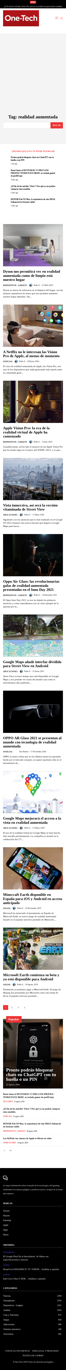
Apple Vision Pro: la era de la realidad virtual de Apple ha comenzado (26, 432)
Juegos (6, 908)
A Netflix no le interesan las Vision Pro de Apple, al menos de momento (31, 354)
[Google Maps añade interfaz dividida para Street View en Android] (33, 636)
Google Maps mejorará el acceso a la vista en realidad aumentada (32, 820)
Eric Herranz (24, 751)
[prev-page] (5, 1151)
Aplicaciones (10, 515)
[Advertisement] (33, 79)
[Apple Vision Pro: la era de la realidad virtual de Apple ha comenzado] (33, 402)
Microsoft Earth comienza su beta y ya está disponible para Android (31, 977)
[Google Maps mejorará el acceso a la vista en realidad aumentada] (33, 792)
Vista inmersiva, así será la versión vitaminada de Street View (30, 507)
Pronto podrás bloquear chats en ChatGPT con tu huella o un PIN (31, 1074)
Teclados (8, 1101)
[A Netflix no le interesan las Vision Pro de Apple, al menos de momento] (33, 326)
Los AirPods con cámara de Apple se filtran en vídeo (27, 1138)
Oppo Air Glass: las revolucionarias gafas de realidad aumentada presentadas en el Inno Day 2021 (31, 585)
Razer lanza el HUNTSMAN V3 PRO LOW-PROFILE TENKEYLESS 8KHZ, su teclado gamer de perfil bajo (33, 173)
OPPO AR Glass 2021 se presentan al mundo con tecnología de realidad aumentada (32, 742)
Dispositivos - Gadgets (15, 285)
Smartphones (8, 1252)
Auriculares (9, 1143)
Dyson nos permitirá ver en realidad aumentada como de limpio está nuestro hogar (31, 275)
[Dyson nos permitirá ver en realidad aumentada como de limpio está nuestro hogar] (33, 245)
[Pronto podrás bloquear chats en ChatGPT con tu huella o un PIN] (33, 1054)
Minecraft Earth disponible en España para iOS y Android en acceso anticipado (32, 899)
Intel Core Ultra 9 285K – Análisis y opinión (24, 1278)
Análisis (6, 1265)
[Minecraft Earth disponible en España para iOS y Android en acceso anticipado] (33, 868)
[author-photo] (31, 285)
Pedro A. (37, 285)
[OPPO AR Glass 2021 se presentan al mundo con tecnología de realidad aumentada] (33, 712)
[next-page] (24, 1007)
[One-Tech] (21, 18)
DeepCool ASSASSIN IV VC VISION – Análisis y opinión (31, 1269)
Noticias (7, 361)
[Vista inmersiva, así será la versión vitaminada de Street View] (33, 479)
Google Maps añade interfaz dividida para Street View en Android (32, 664)
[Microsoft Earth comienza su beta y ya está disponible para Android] (33, 949)
